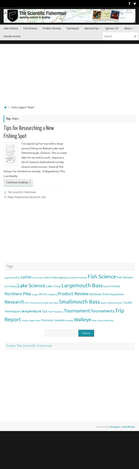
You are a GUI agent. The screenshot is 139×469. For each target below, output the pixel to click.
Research (35, 197)
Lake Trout (53, 286)
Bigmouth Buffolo (12, 278)
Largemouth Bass (82, 285)
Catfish (26, 277)
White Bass (109, 320)
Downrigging (58, 277)
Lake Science (31, 286)
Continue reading (17, 182)
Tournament (77, 311)
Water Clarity (97, 320)
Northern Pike (18, 294)
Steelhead (111, 303)
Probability (52, 294)
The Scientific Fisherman (22, 192)
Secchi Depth (43, 303)
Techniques (13, 311)
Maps (11, 197)
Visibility (69, 320)
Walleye (82, 320)
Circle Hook (37, 278)
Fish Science (102, 276)
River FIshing (30, 303)
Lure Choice (112, 286)
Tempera (115, 427)
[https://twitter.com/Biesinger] (134, 3)
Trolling (25, 320)
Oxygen (34, 294)
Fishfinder (82, 278)
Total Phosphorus (55, 312)
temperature (31, 311)
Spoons (103, 303)
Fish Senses (125, 277)
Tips (43, 197)
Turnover (47, 320)
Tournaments (103, 311)
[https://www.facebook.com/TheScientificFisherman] (129, 3)
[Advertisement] (69, 73)
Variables (60, 320)
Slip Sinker (53, 303)
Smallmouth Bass (79, 302)
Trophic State (35, 320)
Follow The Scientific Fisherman (29, 346)
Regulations (21, 197)
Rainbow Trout (99, 294)
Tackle (127, 302)
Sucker (120, 303)
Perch (43, 294)
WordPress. (129, 427)
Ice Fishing (11, 286)
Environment (72, 278)
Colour (47, 277)
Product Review (73, 294)
